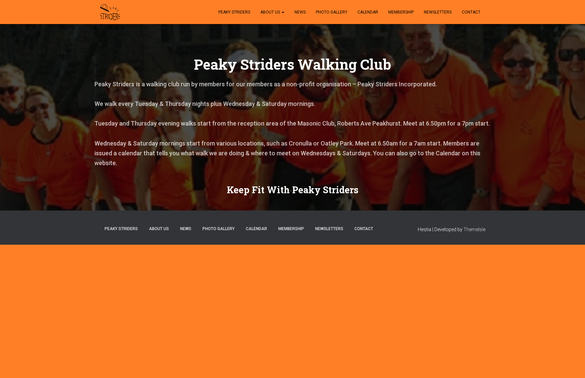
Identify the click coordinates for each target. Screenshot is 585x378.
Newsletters (438, 12)
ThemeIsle (474, 229)
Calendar (368, 12)
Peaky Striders (234, 12)
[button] (282, 12)
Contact (471, 12)
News (300, 12)
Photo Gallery (331, 12)
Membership (401, 12)
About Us (270, 12)
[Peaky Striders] (109, 12)
